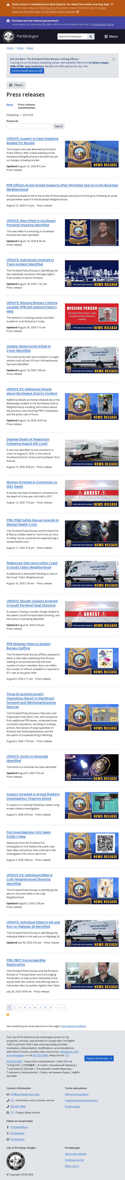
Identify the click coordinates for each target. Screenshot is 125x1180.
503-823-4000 (40, 1055)
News (30, 48)
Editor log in (72, 1166)
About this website (75, 1154)
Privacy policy (72, 1106)
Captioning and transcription (81, 1100)
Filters (18, 85)
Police (20, 48)
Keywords (12, 121)
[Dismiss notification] (114, 59)
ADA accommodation (77, 1094)
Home (10, 48)
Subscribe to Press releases (8, 1014)
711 (67, 1055)
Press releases (26, 104)
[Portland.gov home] (20, 36)
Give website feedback (73, 1026)
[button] (111, 36)
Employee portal (74, 1160)
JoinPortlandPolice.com (25, 71)
